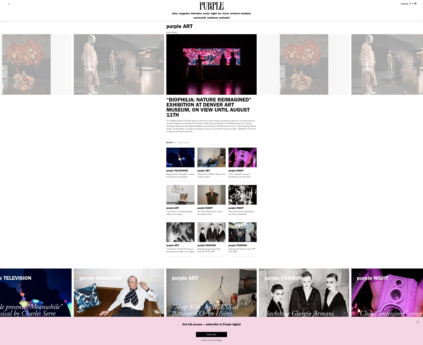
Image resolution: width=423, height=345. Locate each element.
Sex (220, 13)
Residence (212, 17)
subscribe (405, 4)
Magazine (184, 13)
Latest (186, 143)
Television (196, 13)
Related (169, 143)
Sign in (219, 340)
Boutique (246, 13)
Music (206, 13)
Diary (175, 13)
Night (214, 13)
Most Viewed (178, 143)
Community (199, 17)
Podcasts (224, 17)
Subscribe (211, 334)
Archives (235, 13)
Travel (226, 13)
